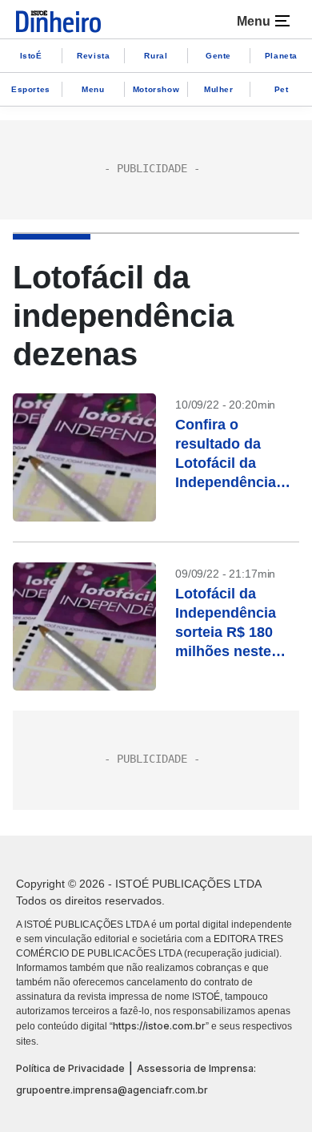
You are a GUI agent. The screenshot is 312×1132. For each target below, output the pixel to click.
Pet (281, 89)
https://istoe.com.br (159, 1026)
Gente (218, 55)
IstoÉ (31, 55)
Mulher (219, 89)
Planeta (281, 55)
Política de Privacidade (70, 1068)
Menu (93, 89)
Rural (155, 55)
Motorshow (156, 89)
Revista (93, 55)
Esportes (30, 89)
